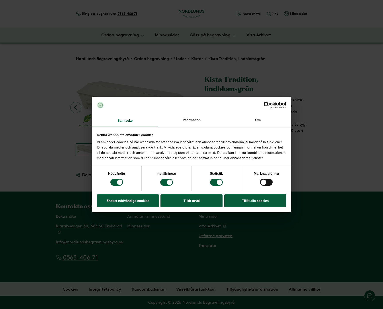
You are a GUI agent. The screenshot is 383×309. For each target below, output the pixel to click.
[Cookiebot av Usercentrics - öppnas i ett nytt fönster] (267, 105)
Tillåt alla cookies (255, 201)
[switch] (166, 182)
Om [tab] (258, 120)
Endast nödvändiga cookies (127, 201)
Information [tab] (191, 120)
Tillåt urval (192, 201)
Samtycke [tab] (125, 120)
